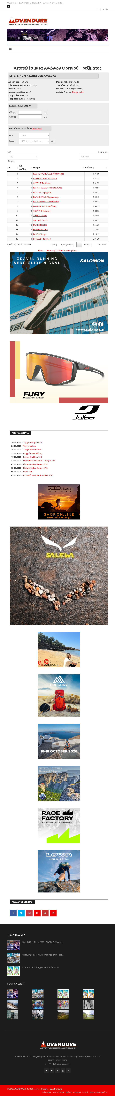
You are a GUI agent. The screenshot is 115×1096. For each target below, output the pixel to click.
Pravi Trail (27, 471)
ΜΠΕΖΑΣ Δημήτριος (42, 192)
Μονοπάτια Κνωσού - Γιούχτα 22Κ (39, 460)
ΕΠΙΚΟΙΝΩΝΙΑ (35, 3)
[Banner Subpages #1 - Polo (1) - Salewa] (57, 35)
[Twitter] (21, 913)
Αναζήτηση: (103, 152)
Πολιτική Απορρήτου (99, 1092)
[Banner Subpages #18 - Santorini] (59, 740)
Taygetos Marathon (32, 449)
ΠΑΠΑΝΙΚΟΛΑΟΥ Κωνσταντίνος (47, 187)
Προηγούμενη (67, 244)
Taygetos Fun (29, 446)
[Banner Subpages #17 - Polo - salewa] (59, 575)
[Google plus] (29, 913)
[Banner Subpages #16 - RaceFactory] (59, 825)
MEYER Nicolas (40, 225)
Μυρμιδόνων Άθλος (32, 453)
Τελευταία (101, 244)
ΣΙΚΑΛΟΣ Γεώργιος (41, 238)
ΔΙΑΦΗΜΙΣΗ (24, 3)
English (85, 1092)
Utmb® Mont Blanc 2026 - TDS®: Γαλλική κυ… (43, 942)
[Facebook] (13, 913)
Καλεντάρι (46, 1092)
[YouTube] (45, 913)
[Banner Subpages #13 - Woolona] (59, 649)
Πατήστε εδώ (78, 92)
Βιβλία (69, 1092)
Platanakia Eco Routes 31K (35, 468)
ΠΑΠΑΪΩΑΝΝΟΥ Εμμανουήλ (46, 197)
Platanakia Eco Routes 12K (35, 464)
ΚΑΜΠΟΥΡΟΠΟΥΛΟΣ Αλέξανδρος (48, 173)
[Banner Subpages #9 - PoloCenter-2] (59, 501)
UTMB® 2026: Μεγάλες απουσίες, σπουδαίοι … (43, 955)
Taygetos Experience (32, 442)
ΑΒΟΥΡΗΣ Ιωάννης (41, 211)
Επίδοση (89, 167)
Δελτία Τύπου (58, 1092)
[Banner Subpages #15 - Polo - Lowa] (59, 871)
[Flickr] (57, 1070)
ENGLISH (59, 3)
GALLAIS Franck (40, 220)
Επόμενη (88, 244)
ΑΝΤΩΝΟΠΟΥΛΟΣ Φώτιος (45, 178)
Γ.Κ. (9, 167)
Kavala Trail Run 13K (32, 457)
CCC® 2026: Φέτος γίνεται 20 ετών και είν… (41, 967)
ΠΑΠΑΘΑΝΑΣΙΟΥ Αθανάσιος (46, 201)
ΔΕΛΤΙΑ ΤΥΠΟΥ (48, 3)
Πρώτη (54, 244)
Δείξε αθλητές (10, 156)
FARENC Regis (39, 234)
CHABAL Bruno (40, 215)
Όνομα (36, 167)
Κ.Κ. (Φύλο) (22, 167)
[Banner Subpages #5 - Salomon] (59, 293)
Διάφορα (77, 1092)
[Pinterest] (37, 913)
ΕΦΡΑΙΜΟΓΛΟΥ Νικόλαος (44, 206)
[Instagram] (53, 913)
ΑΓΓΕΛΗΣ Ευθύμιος (42, 183)
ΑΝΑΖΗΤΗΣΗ (12, 3)
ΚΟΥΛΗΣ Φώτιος (40, 229)
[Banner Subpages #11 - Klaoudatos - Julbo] (59, 382)
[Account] (8, 6)
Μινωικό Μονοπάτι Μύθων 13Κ (37, 475)
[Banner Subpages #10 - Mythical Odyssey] (59, 783)
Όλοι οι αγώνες (37, 128)
